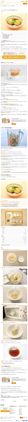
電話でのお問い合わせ (5, 408)
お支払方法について (12, 409)
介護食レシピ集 (20, 414)
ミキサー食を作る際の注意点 (6, 35)
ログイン (25, 1)
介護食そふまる (5, 40)
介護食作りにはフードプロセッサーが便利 (7, 34)
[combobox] (14, 3)
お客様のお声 (20, 411)
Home (1, 5)
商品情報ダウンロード (12, 413)
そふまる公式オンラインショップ (5, 420)
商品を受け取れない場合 (12, 412)
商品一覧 (20, 410)
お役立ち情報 (4, 5)
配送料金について (12, 411)
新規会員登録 (22, 1)
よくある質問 (20, 412)
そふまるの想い (20, 409)
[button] (1, 1)
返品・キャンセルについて (12, 410)
